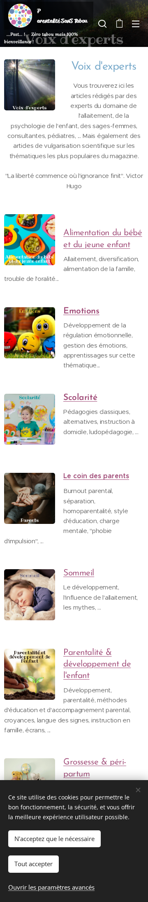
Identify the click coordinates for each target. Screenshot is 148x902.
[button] (102, 23)
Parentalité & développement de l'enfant (97, 664)
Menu (135, 23)
